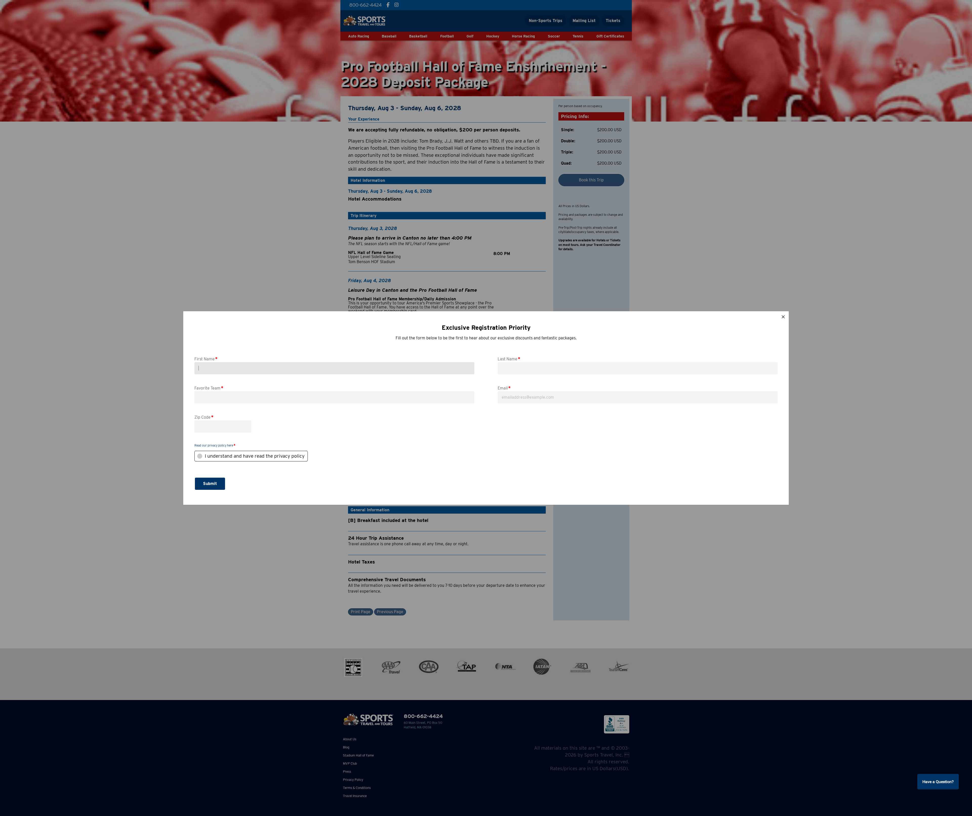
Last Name (509, 358)
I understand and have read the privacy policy (255, 456)
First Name (205, 358)
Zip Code (203, 417)
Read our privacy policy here (213, 445)
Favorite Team (208, 387)
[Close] (783, 316)
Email (504, 387)
